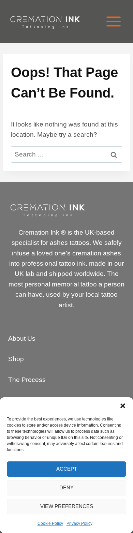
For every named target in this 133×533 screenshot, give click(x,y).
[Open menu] (113, 21)
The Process (27, 379)
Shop (16, 358)
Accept (66, 469)
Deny (66, 487)
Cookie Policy (50, 523)
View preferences (66, 506)
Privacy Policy (79, 523)
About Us (21, 338)
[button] (122, 405)
